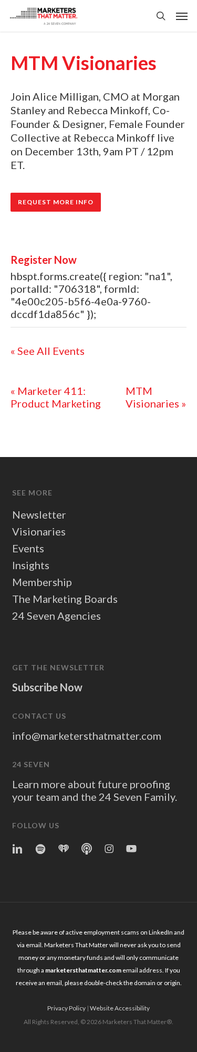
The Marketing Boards (65, 598)
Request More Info (56, 202)
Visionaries (39, 531)
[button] (182, 16)
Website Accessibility (120, 1008)
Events (28, 548)
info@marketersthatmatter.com (86, 735)
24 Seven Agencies (56, 615)
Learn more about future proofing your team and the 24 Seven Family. (94, 790)
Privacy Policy (66, 1008)
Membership (42, 581)
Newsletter (39, 514)
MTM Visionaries (156, 397)
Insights (30, 565)
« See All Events (48, 350)
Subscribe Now (47, 687)
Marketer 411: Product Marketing (56, 397)
